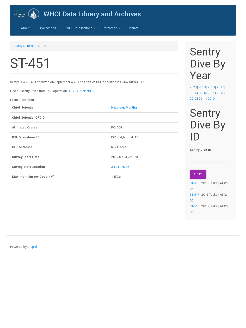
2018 (211, 87)
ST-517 (194, 194)
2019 (202, 87)
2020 (193, 87)
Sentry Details (23, 46)
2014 (211, 93)
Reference (110, 28)
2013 (220, 93)
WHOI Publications (79, 28)
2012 (193, 98)
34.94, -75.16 (120, 167)
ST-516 (194, 206)
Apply (198, 174)
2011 (202, 98)
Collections (48, 28)
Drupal (32, 247)
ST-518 (194, 183)
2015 (202, 93)
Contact (133, 28)
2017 (220, 87)
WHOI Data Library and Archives (92, 14)
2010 (211, 98)
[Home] (28, 13)
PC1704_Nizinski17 (81, 91)
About (26, 28)
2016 (193, 93)
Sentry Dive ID (200, 150)
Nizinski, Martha (124, 107)
